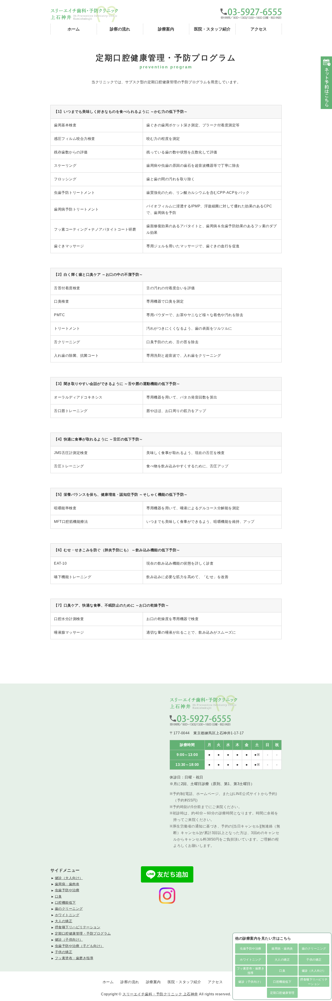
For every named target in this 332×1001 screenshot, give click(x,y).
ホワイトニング (250, 959)
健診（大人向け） (314, 970)
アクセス (258, 29)
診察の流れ (120, 29)
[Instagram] (167, 902)
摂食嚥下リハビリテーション (314, 982)
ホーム (74, 29)
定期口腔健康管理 (282, 992)
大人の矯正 (282, 959)
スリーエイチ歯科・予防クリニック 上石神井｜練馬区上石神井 (84, 14)
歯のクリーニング (314, 948)
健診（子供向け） (250, 981)
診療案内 (166, 29)
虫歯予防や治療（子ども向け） (79, 946)
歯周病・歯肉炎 (282, 948)
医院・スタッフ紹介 (212, 29)
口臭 (282, 970)
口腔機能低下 (282, 981)
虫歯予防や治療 (250, 948)
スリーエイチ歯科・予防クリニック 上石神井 (160, 994)
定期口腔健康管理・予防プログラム (83, 933)
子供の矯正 (314, 959)
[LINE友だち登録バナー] (167, 880)
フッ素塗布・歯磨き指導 (250, 971)
